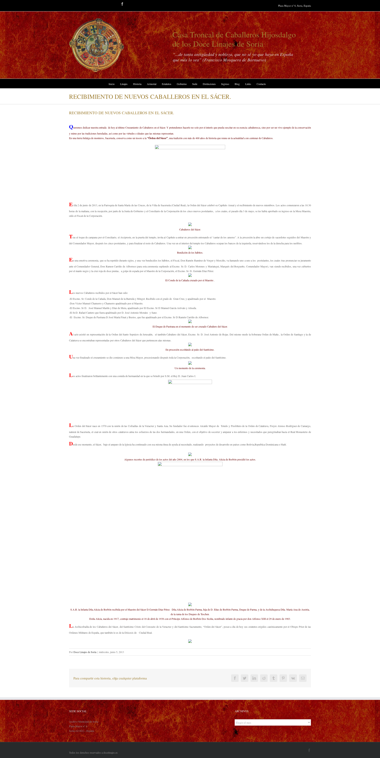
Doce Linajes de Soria (84, 652)
